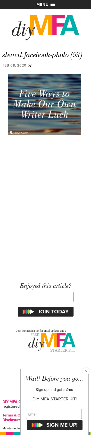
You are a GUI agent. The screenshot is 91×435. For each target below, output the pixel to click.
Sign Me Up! (62, 425)
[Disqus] (45, 209)
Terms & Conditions (19, 415)
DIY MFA (9, 401)
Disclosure (11, 419)
